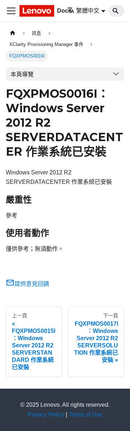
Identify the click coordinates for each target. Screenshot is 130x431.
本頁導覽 (22, 74)
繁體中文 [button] (87, 11)
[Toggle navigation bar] (11, 10)
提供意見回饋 (31, 284)
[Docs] (38, 11)
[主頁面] (13, 33)
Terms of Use (85, 414)
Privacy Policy (46, 414)
